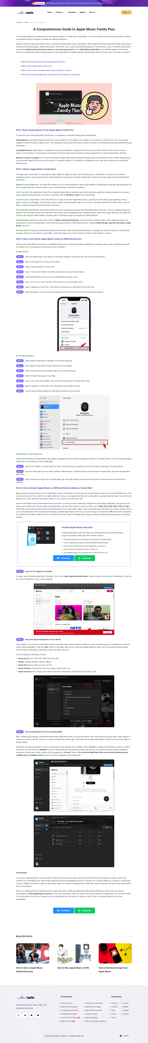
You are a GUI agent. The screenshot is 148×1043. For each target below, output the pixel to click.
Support (82, 12)
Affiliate (125, 1007)
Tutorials (114, 1007)
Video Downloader (91, 1017)
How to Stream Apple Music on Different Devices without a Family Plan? (53, 75)
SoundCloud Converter (69, 1017)
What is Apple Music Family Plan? (39, 66)
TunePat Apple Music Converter (49, 503)
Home (49, 12)
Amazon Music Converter (94, 1003)
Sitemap (126, 1010)
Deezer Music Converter (93, 1010)
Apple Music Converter (93, 1007)
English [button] (126, 1036)
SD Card (101, 553)
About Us (114, 1003)
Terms (113, 1017)
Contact (126, 1003)
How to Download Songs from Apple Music (71, 970)
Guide (26, 22)
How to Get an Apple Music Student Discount (112, 970)
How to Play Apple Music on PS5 (32, 968)
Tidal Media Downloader (69, 1014)
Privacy (113, 1014)
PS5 (95, 553)
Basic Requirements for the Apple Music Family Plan (46, 62)
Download (72, 12)
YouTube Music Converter (70, 1010)
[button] (130, 937)
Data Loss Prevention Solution (95, 1021)
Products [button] (59, 12)
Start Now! (110, 3)
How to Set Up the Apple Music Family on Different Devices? (49, 70)
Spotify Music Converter (69, 1007)
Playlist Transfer (66, 1021)
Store (113, 1010)
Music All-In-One (66, 1003)
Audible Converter (91, 1014)
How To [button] (92, 12)
